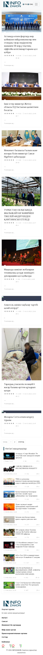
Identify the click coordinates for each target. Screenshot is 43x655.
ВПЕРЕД (21, 442)
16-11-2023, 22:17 (30, 223)
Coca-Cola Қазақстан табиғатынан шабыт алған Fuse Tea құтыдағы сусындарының (27, 585)
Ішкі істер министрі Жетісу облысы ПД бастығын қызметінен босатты (21, 107)
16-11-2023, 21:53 (30, 394)
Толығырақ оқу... (9, 65)
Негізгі (4, 618)
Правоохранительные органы (14, 633)
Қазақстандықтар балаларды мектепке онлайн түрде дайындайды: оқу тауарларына (26, 494)
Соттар (5, 637)
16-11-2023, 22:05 (29, 279)
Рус (26, 4)
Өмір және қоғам (9, 630)
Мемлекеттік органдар (11, 625)
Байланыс (6, 642)
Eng (31, 4)
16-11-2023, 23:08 (30, 55)
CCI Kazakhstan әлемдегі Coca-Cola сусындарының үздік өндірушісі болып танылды (26, 545)
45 (18, 58)
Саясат (5, 621)
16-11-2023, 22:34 (30, 160)
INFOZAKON (16, 650)
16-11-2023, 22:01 (30, 311)
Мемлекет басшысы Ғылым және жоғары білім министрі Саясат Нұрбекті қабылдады (20, 153)
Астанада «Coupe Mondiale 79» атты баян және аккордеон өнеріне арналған (27, 456)
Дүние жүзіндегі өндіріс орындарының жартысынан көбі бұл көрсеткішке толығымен (26, 506)
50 (18, 162)
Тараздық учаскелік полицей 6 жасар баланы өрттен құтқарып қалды (19, 387)
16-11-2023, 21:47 (30, 423)
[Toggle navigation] (36, 4)
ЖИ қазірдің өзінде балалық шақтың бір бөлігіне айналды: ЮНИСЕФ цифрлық (25, 532)
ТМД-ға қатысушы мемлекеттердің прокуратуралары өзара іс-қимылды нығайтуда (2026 (27, 481)
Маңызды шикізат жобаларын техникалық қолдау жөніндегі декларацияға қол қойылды (19, 272)
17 (18, 396)
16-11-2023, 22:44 (30, 113)
